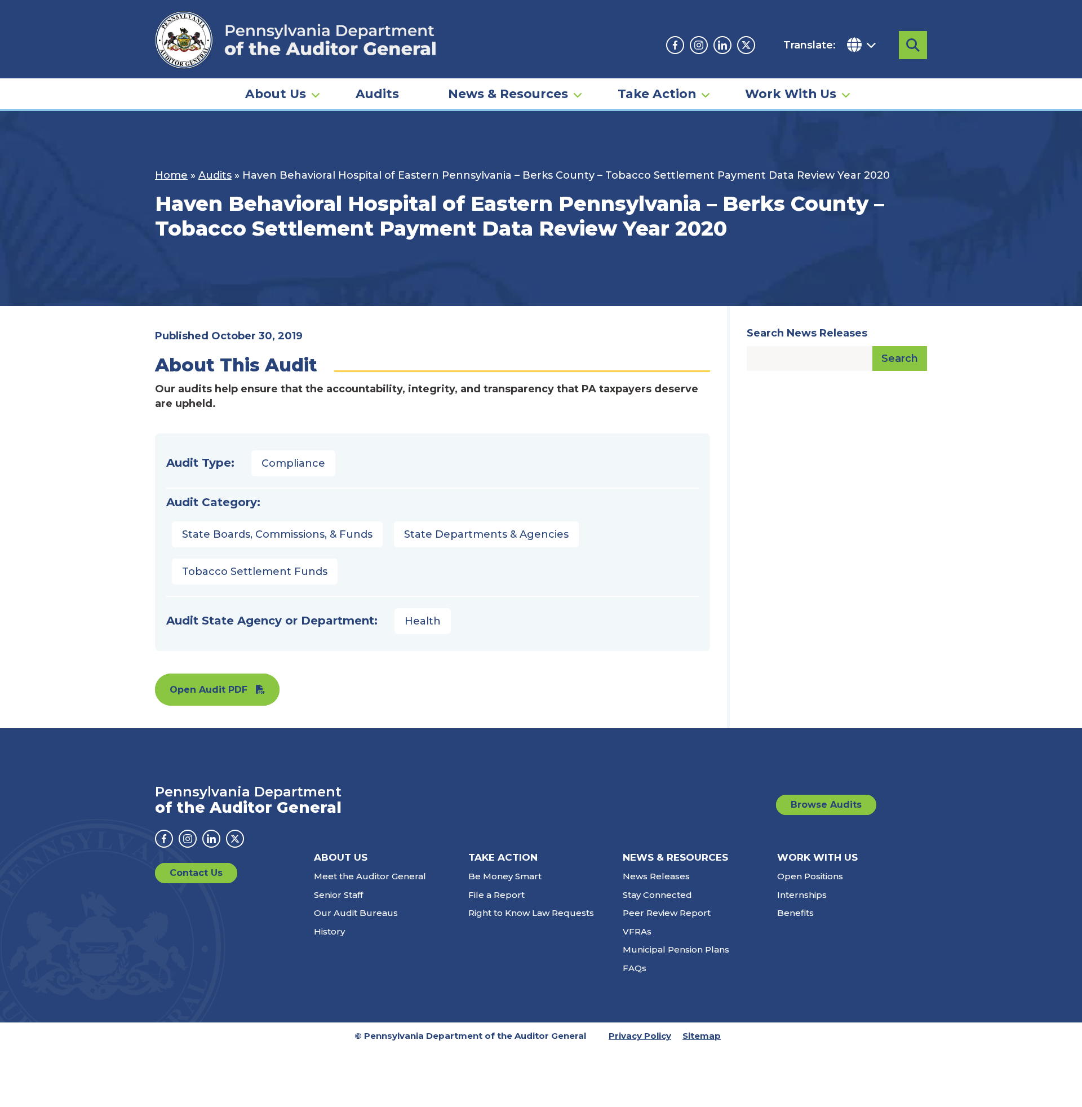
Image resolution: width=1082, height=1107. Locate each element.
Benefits (795, 912)
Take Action (657, 93)
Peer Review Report (667, 912)
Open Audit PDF (208, 689)
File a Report (496, 894)
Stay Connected (657, 894)
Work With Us (790, 93)
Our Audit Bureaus (356, 912)
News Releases (656, 876)
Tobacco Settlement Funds (254, 571)
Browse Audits (826, 804)
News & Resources (508, 93)
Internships (802, 894)
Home (171, 175)
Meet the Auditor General (370, 876)
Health (423, 621)
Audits (377, 93)
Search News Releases (807, 333)
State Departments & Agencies (486, 534)
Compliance (293, 463)
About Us (275, 93)
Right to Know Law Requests (531, 912)
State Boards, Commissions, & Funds (277, 534)
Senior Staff (338, 894)
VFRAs (637, 931)
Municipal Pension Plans (676, 949)
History (329, 931)
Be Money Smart (505, 876)
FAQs (634, 968)
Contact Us (196, 872)
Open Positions (810, 876)
